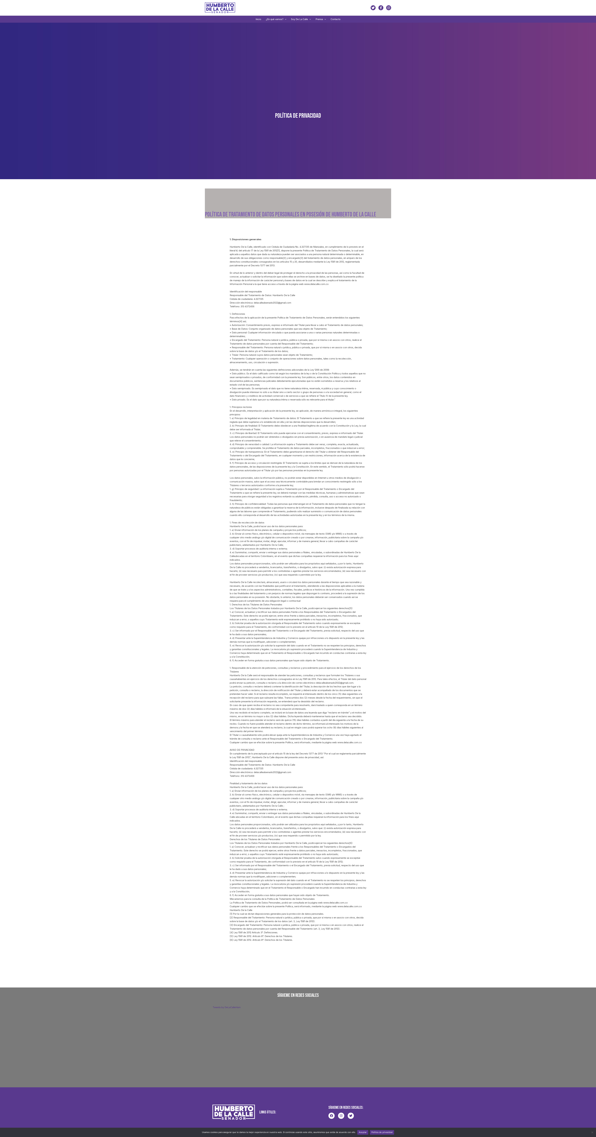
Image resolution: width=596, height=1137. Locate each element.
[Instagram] (388, 7)
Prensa (319, 19)
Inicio (258, 19)
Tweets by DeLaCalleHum (227, 1007)
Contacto (336, 19)
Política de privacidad (382, 1132)
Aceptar (363, 1132)
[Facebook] (380, 7)
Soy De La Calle (299, 19)
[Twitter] (373, 7)
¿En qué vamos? (274, 19)
